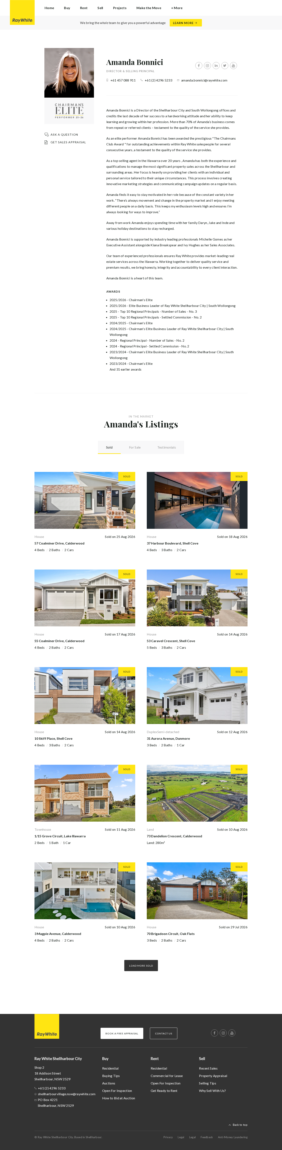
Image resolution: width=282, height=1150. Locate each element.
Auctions (108, 1083)
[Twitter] (224, 65)
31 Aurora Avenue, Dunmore (168, 738)
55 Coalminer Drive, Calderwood (59, 641)
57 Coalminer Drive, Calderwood (59, 543)
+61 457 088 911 (123, 80)
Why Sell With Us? (212, 1091)
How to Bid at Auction (118, 1098)
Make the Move (148, 8)
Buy (105, 1058)
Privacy (168, 1137)
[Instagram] (207, 65)
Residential (110, 1068)
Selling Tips (207, 1083)
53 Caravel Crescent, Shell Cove (171, 641)
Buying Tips (111, 1076)
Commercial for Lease (167, 1076)
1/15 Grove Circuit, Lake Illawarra (60, 836)
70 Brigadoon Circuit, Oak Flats (171, 934)
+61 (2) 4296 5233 (158, 80)
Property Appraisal (213, 1076)
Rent (155, 1058)
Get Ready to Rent (164, 1091)
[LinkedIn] (216, 65)
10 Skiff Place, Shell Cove (53, 738)
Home (49, 8)
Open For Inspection (117, 1091)
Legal (181, 1137)
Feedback (207, 1137)
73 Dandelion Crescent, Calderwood (174, 836)
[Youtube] (233, 65)
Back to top (240, 1124)
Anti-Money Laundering (233, 1137)
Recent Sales (208, 1068)
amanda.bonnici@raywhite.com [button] (204, 80)
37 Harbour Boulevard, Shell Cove (172, 543)
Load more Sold (141, 965)
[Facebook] (198, 65)
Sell (202, 1058)
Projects (120, 8)
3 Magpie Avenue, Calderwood (57, 934)
